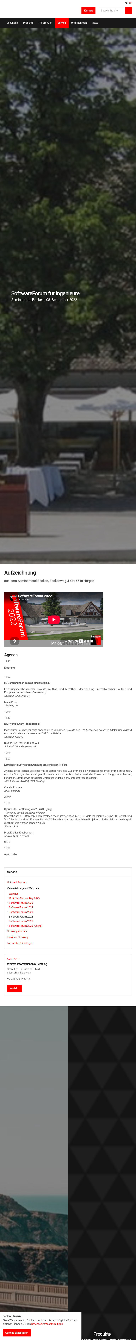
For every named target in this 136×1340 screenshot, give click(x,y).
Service (62, 22)
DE (126, 3)
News (95, 22)
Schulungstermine (17, 931)
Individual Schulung (18, 937)
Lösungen (12, 22)
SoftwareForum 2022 (21, 916)
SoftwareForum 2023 (21, 912)
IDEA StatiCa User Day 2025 (24, 898)
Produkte (28, 22)
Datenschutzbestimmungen (47, 1324)
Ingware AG (9, 9)
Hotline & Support (17, 882)
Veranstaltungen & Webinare (23, 888)
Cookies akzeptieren (16, 1332)
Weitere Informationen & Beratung (27, 964)
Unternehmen (79, 22)
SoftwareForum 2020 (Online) (25, 925)
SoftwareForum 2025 (21, 902)
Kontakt (88, 10)
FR (130, 3)
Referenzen (45, 22)
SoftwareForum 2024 (21, 907)
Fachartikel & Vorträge (19, 943)
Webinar (13, 893)
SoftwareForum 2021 (21, 921)
